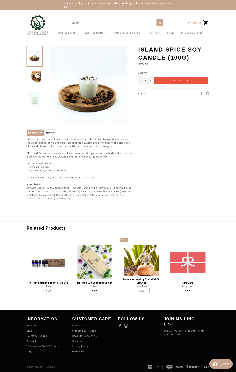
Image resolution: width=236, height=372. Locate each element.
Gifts (153, 32)
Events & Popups (36, 335)
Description (35, 132)
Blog (29, 330)
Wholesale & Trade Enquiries (43, 346)
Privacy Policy (80, 346)
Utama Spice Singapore (46, 367)
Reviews (77, 341)
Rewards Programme (84, 335)
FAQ (28, 351)
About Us (31, 325)
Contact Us (78, 325)
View (48, 290)
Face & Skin (66, 32)
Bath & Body (94, 32)
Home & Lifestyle (127, 32)
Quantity (142, 73)
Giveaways (78, 351)
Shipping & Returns (84, 330)
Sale (170, 32)
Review (50, 132)
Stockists (31, 341)
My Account (195, 22)
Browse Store (192, 32)
